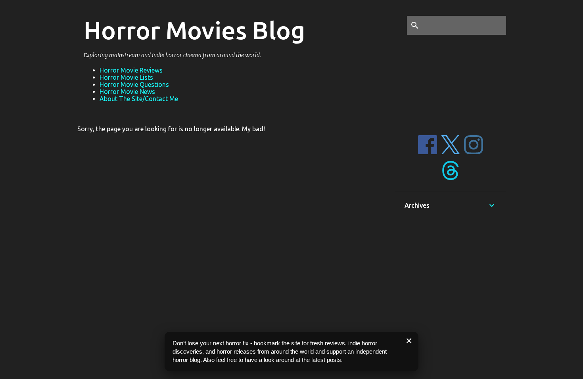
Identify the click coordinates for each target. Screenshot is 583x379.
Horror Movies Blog (194, 30)
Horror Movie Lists (126, 77)
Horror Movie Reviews (131, 70)
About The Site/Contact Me (139, 98)
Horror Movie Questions (134, 84)
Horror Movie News (127, 91)
